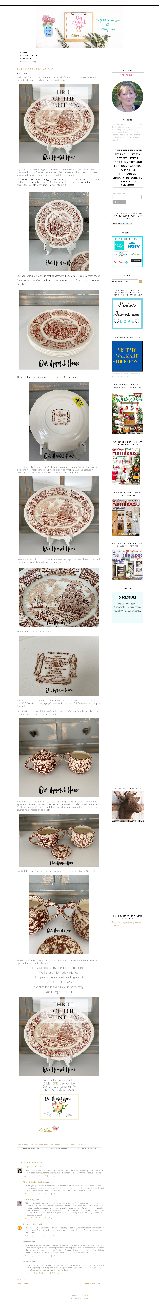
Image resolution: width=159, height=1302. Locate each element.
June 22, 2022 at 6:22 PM (39, 1193)
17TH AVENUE (83, 1298)
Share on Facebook (31, 1149)
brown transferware (54, 1145)
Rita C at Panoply (29, 1200)
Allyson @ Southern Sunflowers (34, 1182)
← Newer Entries (23, 1283)
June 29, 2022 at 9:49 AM (39, 1236)
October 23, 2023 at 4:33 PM (41, 1273)
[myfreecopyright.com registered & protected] (127, 925)
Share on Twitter (87, 1149)
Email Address (119, 193)
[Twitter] (123, 75)
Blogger (84, 1296)
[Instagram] (130, 75)
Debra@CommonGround (32, 1167)
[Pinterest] (126, 75)
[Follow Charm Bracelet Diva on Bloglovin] (122, 224)
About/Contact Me (29, 55)
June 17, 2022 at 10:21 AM (40, 1176)
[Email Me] (134, 75)
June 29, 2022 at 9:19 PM (39, 1255)
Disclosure (26, 58)
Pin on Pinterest (59, 1149)
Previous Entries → (93, 1283)
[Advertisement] (127, 665)
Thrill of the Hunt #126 (75, 1145)
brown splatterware (33, 1145)
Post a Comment (24, 1279)
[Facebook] (119, 75)
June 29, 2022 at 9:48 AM (39, 1218)
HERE (54, 1083)
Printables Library (29, 61)
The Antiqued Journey (31, 1224)
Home (24, 52)
